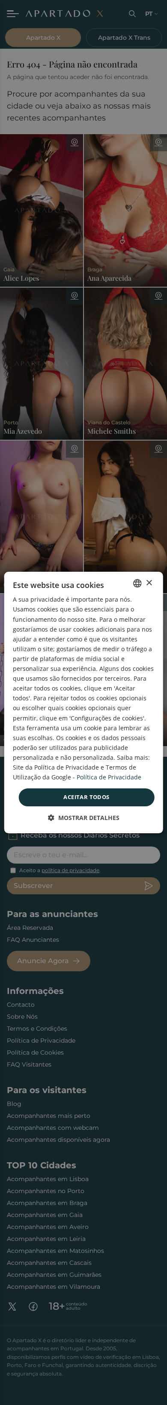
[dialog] (83, 702)
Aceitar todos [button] (86, 797)
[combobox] (137, 583)
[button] (83, 818)
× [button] (149, 583)
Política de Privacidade (109, 777)
